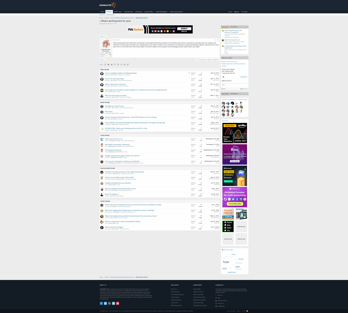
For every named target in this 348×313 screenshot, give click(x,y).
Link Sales (120, 130)
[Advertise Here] (241, 226)
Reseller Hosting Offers (199, 300)
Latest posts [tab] (225, 27)
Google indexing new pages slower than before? (122, 156)
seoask (217, 140)
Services (120, 119)
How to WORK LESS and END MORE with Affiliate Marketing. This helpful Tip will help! (135, 123)
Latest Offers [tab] (225, 93)
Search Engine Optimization (125, 190)
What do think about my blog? (115, 95)
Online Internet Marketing (127, 173)
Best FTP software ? (112, 194)
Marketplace (221, 306)
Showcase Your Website (124, 75)
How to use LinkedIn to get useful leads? (119, 177)
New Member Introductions (125, 80)
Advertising (138, 12)
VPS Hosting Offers (198, 302)
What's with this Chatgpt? (114, 227)
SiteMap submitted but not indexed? (118, 183)
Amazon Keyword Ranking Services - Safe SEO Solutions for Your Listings (131, 117)
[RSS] (247, 311)
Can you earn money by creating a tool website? (122, 161)
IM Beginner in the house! (114, 106)
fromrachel (108, 190)
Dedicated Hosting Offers (200, 305)
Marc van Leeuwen (214, 113)
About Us (220, 295)
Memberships (128, 12)
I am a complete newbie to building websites (121, 73)
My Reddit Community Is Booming (117, 144)
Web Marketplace (161, 12)
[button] (122, 11)
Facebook (121, 113)
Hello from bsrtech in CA (113, 139)
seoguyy (107, 206)
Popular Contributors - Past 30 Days (234, 99)
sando (106, 185)
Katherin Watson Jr (214, 124)
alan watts (107, 75)
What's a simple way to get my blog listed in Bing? (122, 221)
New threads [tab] (233, 27)
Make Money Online (123, 86)
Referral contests (227, 58)
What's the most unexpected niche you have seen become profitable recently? (133, 205)
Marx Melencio (108, 173)
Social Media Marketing (128, 146)
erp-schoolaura (215, 157)
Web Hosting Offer (198, 294)
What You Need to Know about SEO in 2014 (120, 189)
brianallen (107, 157)
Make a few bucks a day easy (115, 84)
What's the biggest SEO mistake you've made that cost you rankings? (129, 210)
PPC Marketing (175, 297)
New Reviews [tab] (234, 93)
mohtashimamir (109, 212)
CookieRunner (106, 49)
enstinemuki (104, 23)
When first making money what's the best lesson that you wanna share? (131, 216)
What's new (117, 12)
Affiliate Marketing (124, 124)
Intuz (218, 97)
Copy (223, 84)
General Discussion (123, 217)
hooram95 (216, 212)
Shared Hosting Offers (199, 297)
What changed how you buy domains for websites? (233, 31)
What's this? (244, 89)
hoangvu (107, 196)
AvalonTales (216, 195)
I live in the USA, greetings (114, 79)
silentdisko (216, 184)
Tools (224, 89)
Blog (219, 298)
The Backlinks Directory (113, 150)
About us (238, 311)
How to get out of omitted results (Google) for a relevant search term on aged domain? (136, 90)
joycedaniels (108, 229)
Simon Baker (108, 107)
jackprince (107, 130)
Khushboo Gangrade (214, 179)
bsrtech (107, 140)
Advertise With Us (222, 300)
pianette (217, 228)
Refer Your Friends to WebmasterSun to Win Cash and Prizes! (233, 63)
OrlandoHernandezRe (110, 179)
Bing (117, 223)
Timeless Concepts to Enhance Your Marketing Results (124, 172)
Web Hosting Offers (176, 12)
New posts (102, 15)
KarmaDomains (215, 217)
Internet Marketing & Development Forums (132, 163)
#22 (218, 40)
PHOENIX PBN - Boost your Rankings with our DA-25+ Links (126, 128)
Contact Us (221, 303)
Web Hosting (120, 196)
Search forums (110, 15)
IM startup (108, 111)
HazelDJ (217, 86)
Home (102, 12)
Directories (124, 152)
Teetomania (216, 173)
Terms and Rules (231, 311)
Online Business (175, 292)
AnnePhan (107, 217)
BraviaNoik (216, 190)
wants (106, 223)
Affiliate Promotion (198, 292)
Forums (109, 12)
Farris (106, 146)
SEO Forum (174, 289)
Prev (102, 36)
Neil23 (106, 91)
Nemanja (216, 223)
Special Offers (148, 12)
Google (118, 91)
